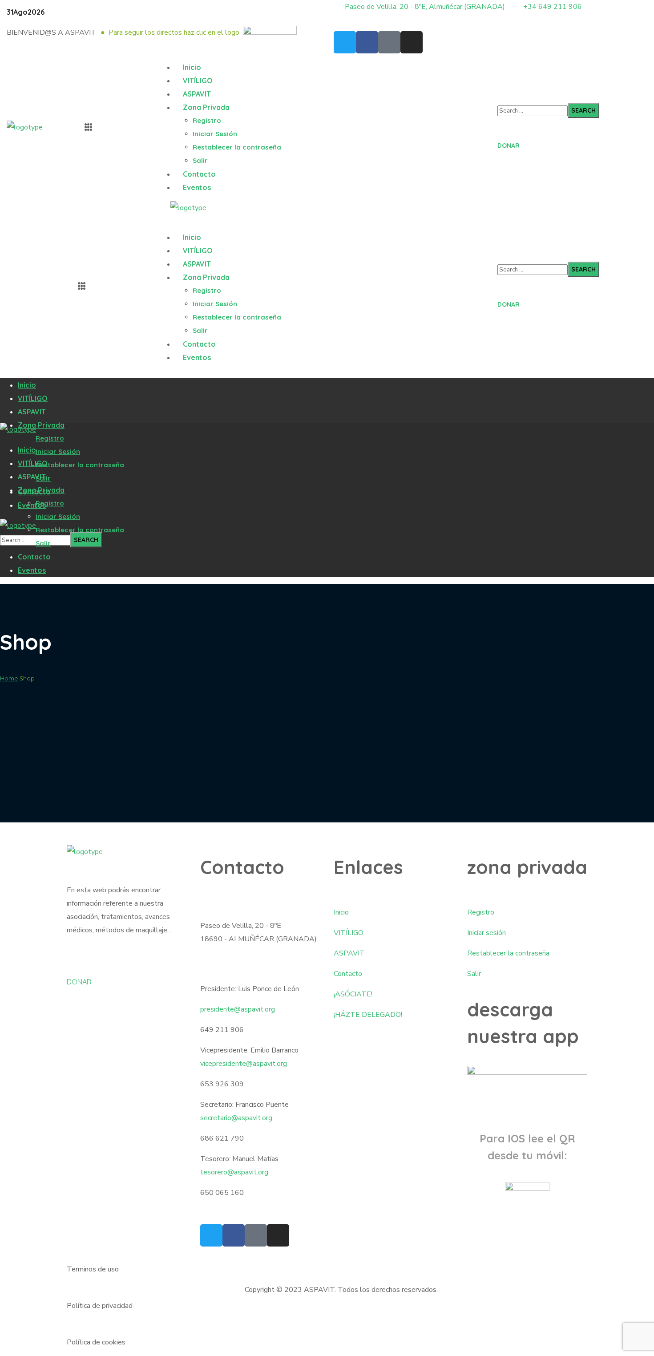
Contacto (348, 974)
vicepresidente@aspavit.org (243, 1064)
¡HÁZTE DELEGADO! (368, 1015)
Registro (480, 912)
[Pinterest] (389, 42)
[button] (572, 139)
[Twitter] (345, 42)
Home (9, 678)
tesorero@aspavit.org (234, 1172)
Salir (474, 974)
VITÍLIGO (348, 933)
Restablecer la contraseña (508, 953)
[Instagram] (411, 42)
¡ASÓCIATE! (353, 994)
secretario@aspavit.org (236, 1118)
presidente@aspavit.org (237, 1009)
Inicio (341, 912)
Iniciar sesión (486, 933)
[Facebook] (367, 42)
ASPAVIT (349, 953)
